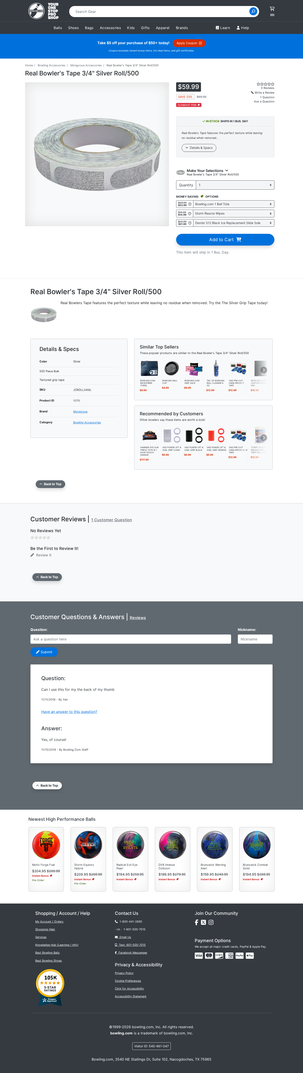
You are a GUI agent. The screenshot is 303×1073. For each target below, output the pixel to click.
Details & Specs (200, 148)
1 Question (267, 97)
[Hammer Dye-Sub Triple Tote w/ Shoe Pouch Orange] (150, 435)
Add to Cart (222, 239)
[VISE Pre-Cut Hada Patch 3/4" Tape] (238, 435)
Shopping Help (45, 929)
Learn (225, 28)
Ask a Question (264, 101)
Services (41, 937)
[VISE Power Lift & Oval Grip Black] (194, 435)
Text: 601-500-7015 (131, 945)
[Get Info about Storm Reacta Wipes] (189, 213)
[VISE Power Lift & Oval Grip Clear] (172, 435)
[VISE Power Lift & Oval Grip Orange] (216, 435)
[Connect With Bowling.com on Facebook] (198, 923)
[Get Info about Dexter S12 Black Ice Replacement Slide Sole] (189, 223)
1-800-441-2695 (130, 921)
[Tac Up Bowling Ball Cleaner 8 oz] (216, 368)
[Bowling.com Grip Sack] (194, 368)
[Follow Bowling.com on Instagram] (212, 923)
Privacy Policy (124, 973)
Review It (42, 555)
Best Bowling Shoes (48, 960)
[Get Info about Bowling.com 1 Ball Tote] (189, 204)
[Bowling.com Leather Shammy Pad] (261, 368)
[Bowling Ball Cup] (172, 368)
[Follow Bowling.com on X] (205, 923)
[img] (240, 955)
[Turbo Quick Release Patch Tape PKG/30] (261, 435)
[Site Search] (253, 11)
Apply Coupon (188, 43)
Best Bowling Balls (47, 952)
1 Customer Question (111, 520)
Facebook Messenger (132, 952)
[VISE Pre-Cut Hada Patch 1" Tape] (238, 368)
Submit (45, 652)
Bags (89, 28)
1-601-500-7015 (135, 929)
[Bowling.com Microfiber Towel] (150, 368)
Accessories (110, 28)
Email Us (124, 937)
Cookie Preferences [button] (128, 980)
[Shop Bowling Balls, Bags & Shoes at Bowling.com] (43, 11)
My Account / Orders (49, 921)
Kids (131, 28)
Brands (182, 28)
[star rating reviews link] (260, 84)
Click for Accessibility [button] (129, 988)
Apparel (163, 28)
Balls (58, 28)
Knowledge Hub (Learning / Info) (57, 945)
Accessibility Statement (130, 996)
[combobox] (161, 11)
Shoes (73, 28)
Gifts (145, 28)
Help (245, 28)
